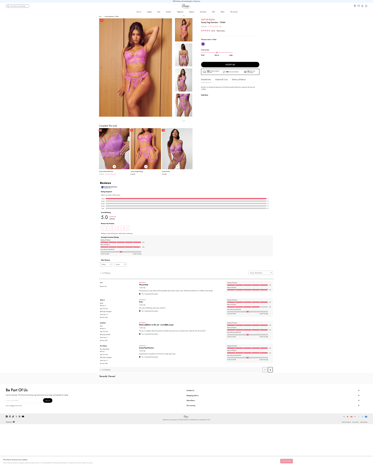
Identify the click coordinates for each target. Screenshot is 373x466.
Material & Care (221, 79)
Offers (222, 12)
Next (169, 67)
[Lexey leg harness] (135, 67)
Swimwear (203, 12)
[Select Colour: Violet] (203, 44)
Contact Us (190, 390)
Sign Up (47, 400)
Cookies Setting (363, 422)
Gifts (213, 12)
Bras (159, 12)
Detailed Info (206, 79)
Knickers (168, 12)
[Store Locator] (355, 6)
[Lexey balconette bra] (114, 148)
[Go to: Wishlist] (358, 6)
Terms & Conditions (346, 422)
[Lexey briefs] (177, 148)
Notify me (230, 64)
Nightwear (180, 12)
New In (139, 12)
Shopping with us (192, 395)
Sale (100, 16)
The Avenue (233, 12)
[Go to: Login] (362, 6)
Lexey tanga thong (137, 171)
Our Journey (190, 406)
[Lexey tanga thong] (146, 148)
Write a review (221, 30)
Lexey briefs (166, 171)
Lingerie (149, 12)
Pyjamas (191, 12)
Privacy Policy (355, 422)
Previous (101, 67)
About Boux (190, 400)
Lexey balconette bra (106, 171)
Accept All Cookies (286, 461)
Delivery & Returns (239, 79)
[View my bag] (366, 6)
